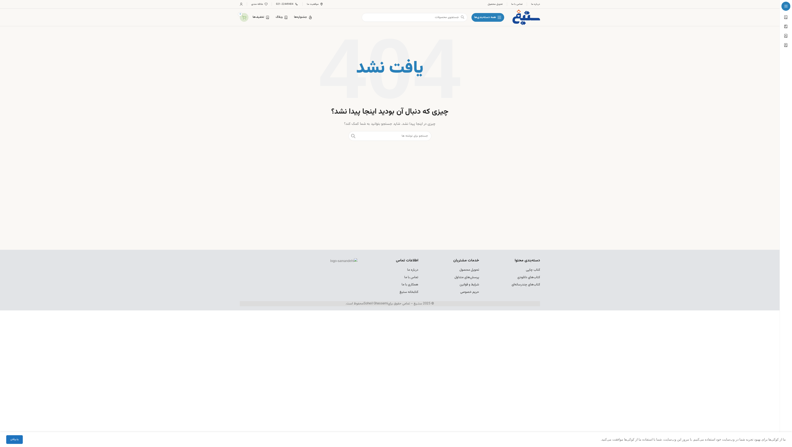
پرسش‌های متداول (466, 277)
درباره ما (412, 270)
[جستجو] (353, 136)
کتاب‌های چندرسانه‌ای (526, 284)
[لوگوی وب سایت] (526, 17)
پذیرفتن (14, 439)
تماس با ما (411, 277)
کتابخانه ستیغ (409, 292)
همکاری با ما (410, 284)
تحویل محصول (469, 270)
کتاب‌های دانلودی (528, 277)
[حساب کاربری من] (241, 4)
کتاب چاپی (533, 270)
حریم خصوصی (469, 292)
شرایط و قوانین (469, 284)
